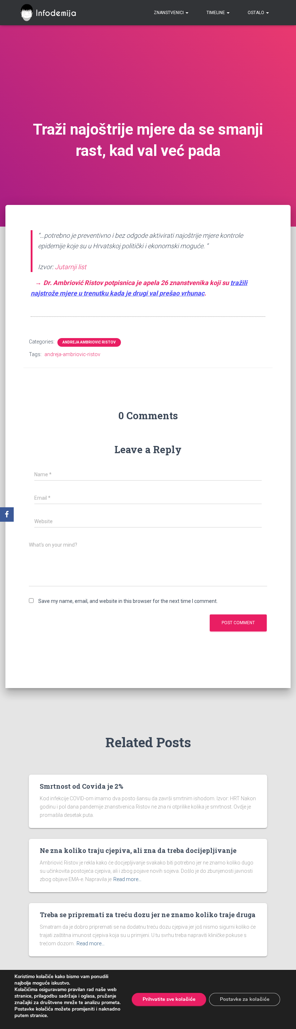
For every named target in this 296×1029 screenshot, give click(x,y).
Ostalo (256, 12)
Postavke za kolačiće (244, 999)
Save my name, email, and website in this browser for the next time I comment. (128, 601)
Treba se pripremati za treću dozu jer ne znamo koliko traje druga (148, 914)
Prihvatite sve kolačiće (169, 999)
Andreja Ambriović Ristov (89, 342)
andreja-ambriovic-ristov (72, 354)
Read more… (127, 879)
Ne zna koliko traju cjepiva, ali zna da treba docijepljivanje (138, 850)
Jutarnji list (70, 267)
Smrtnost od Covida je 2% (81, 786)
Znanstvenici (169, 12)
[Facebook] (7, 514)
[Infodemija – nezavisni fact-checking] (51, 13)
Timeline (216, 12)
